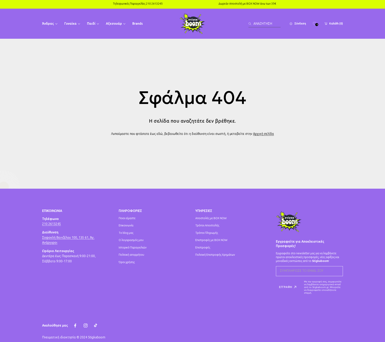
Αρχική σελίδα (263, 134)
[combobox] (264, 23)
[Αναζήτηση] (250, 23)
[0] (314, 23)
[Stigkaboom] (192, 24)
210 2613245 (51, 224)
